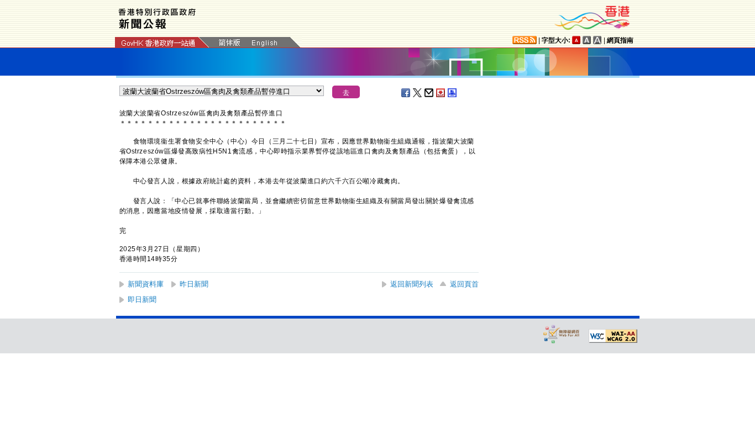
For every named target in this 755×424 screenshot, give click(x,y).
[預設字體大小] (576, 40)
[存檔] (441, 92)
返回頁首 (464, 284)
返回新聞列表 (411, 284)
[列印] (453, 92)
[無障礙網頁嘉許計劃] (561, 333)
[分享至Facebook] (406, 92)
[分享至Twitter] (418, 92)
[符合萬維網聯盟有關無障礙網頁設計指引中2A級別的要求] (613, 336)
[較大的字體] (587, 40)
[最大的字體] (597, 40)
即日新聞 (142, 299)
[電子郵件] (429, 92)
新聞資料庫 (146, 284)
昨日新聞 (194, 284)
